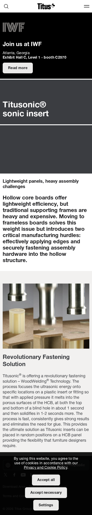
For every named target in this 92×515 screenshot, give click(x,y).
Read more (17, 68)
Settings (46, 505)
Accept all (46, 480)
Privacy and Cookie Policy (45, 468)
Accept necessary (46, 493)
